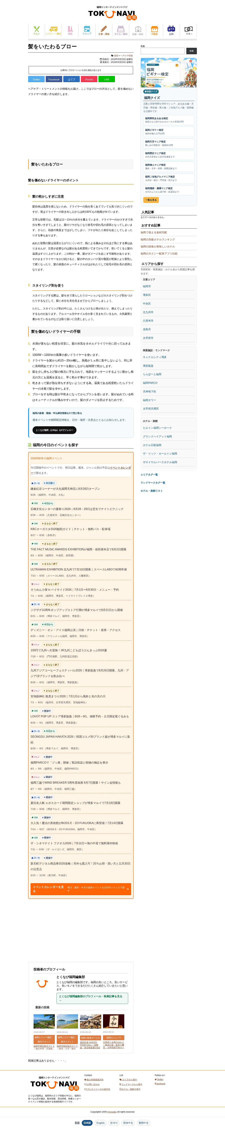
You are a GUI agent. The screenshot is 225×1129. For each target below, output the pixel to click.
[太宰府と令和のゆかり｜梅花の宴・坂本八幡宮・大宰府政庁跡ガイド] (113, 1021)
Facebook (54, 79)
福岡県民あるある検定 (164, 120)
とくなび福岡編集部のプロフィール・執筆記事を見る (90, 998)
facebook (160, 1083)
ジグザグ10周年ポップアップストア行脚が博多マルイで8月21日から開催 (77, 609)
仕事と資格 (104, 30)
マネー (188, 30)
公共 (171, 30)
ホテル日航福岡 (152, 445)
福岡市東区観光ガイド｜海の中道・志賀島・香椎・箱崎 (44, 1049)
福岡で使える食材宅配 (154, 232)
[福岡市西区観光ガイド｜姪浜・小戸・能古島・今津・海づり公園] (67, 1021)
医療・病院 (137, 30)
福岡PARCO (150, 382)
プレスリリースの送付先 (98, 1089)
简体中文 (128, 1122)
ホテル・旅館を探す (131, 1089)
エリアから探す (129, 1079)
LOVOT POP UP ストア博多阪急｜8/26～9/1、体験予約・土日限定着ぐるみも (80, 716)
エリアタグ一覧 (149, 474)
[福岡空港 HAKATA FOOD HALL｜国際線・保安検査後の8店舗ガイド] (90, 1021)
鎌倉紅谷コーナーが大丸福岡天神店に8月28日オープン (65, 488)
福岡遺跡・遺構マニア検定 (162, 190)
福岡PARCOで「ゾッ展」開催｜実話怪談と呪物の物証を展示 (69, 762)
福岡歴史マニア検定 (160, 155)
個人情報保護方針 (95, 1079)
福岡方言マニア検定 (159, 143)
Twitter (36, 79)
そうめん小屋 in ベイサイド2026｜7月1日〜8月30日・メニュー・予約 (75, 589)
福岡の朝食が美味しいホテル (158, 246)
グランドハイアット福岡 (157, 436)
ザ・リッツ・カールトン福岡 (160, 453)
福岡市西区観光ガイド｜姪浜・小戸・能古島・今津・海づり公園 (67, 1049)
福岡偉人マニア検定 (161, 167)
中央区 (147, 303)
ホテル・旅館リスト (152, 490)
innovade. (112, 1112)
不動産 (154, 30)
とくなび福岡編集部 (70, 977)
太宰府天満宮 (151, 408)
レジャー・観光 (53, 30)
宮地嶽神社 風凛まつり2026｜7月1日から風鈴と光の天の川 (68, 696)
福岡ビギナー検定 (155, 132)
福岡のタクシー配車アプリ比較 (159, 253)
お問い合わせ (93, 1084)
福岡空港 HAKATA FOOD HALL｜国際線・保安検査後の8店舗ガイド (90, 1046)
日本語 (87, 1122)
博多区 (147, 294)
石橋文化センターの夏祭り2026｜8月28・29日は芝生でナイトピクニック (77, 508)
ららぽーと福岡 (152, 374)
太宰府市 (148, 337)
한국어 (114, 1122)
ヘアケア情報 (126, 55)
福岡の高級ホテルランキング (158, 239)
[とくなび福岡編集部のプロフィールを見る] (44, 993)
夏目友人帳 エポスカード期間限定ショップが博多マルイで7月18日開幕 (75, 802)
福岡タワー (149, 400)
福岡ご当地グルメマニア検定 (161, 178)
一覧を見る (151, 200)
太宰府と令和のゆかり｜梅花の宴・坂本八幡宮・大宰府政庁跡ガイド (113, 1046)
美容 (70, 30)
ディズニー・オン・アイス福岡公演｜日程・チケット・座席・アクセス (76, 630)
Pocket (89, 79)
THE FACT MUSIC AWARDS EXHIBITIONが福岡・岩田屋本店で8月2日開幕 (78, 549)
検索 (143, 46)
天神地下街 (149, 391)
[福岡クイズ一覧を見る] (169, 72)
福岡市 (147, 286)
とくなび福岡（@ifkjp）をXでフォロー (54, 430)
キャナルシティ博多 (155, 357)
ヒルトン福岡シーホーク (157, 427)
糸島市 (147, 329)
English (101, 1122)
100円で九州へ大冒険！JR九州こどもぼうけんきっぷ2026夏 (69, 650)
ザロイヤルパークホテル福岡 (160, 462)
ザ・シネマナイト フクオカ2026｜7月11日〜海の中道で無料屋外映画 (74, 843)
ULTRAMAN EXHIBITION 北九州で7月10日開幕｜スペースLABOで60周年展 (79, 569)
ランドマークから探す (131, 1084)
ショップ (87, 30)
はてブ (71, 79)
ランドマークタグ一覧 (153, 482)
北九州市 (148, 312)
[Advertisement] (81, 127)
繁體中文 (144, 1122)
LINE (107, 79)
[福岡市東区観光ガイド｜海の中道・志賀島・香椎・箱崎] (44, 1021)
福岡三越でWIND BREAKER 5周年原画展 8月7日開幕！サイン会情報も (76, 782)
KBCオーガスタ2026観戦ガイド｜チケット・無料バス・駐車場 (70, 529)
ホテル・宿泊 (120, 30)
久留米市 (148, 320)
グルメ (36, 30)
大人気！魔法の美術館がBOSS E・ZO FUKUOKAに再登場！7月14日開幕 (77, 823)
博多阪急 (148, 365)
